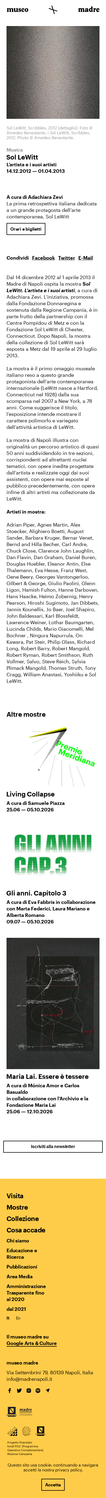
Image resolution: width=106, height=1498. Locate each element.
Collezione (23, 1218)
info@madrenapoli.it (29, 1379)
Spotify (38, 1390)
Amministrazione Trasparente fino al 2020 (26, 1292)
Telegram (47, 1390)
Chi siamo (18, 1241)
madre (88, 10)
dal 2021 (16, 1309)
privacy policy (68, 1469)
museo (18, 10)
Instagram (29, 1390)
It (8, 1317)
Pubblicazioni (22, 1267)
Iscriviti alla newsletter (53, 1146)
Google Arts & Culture (32, 1343)
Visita (15, 1196)
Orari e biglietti (26, 228)
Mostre (17, 1207)
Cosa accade (26, 1230)
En (18, 1317)
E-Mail (85, 258)
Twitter (66, 258)
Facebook (43, 258)
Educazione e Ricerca (22, 1253)
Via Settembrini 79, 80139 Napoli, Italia (50, 1372)
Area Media (20, 1276)
